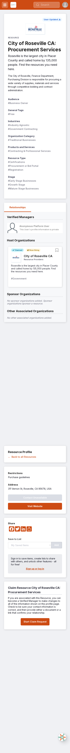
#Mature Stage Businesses (23, 188)
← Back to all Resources (22, 456)
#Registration (15, 169)
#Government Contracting (22, 129)
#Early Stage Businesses (22, 180)
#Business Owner (18, 103)
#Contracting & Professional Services (29, 151)
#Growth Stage (16, 184)
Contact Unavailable (35, 497)
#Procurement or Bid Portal (23, 165)
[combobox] (47, 5)
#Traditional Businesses (22, 140)
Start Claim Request (35, 621)
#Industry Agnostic (18, 125)
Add (56, 545)
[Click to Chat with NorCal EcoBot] (62, 737)
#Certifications (16, 162)
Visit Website (35, 506)
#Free (11, 114)
